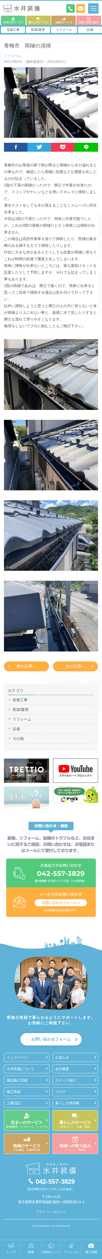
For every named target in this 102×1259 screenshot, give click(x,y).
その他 (18, 738)
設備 (90, 30)
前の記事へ (26, 666)
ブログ (60, 1092)
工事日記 (14, 1103)
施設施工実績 (17, 1080)
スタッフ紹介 (65, 1080)
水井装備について (20, 1069)
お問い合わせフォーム (51, 1039)
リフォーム (64, 30)
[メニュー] (93, 8)
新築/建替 (38, 30)
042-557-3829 (55, 1181)
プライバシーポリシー (51, 1212)
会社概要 (62, 1069)
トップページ (17, 1057)
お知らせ (62, 1057)
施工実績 (14, 1092)
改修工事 (13, 30)
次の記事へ (75, 666)
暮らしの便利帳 (67, 1103)
